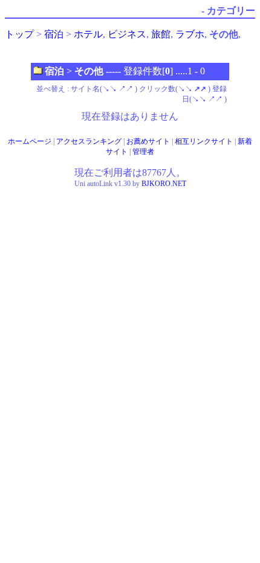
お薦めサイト (148, 141)
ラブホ (189, 34)
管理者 (143, 151)
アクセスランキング (89, 141)
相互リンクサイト (204, 141)
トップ (19, 34)
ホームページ (29, 141)
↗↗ (126, 89)
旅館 (161, 34)
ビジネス (127, 34)
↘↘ (109, 89)
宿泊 (53, 34)
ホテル (88, 34)
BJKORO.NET (163, 183)
